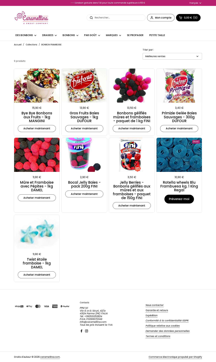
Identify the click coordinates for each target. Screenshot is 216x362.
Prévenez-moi (179, 199)
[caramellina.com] (32, 17)
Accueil (17, 44)
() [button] (192, 18)
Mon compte (163, 17)
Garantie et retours (157, 310)
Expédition (152, 315)
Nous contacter (155, 305)
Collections (31, 44)
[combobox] (116, 17)
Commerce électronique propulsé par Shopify (175, 357)
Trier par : (148, 49)
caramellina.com (50, 357)
